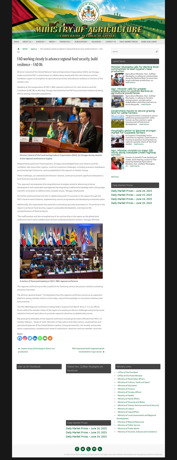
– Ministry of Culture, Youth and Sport (133, 382)
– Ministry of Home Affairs (128, 399)
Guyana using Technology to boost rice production (36, 350)
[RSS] (100, 449)
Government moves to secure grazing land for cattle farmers (133, 112)
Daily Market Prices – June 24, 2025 (131, 199)
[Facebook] (19, 338)
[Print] (50, 338)
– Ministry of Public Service (128, 425)
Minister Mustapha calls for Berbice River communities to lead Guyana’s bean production (135, 69)
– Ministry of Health (125, 395)
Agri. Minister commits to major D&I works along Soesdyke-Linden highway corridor (133, 152)
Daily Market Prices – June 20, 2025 (131, 203)
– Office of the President (127, 372)
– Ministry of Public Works (128, 428)
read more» (130, 82)
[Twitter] (30, 338)
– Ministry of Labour (125, 409)
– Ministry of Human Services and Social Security (138, 405)
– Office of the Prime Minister (129, 376)
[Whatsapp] (40, 338)
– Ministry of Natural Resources (130, 422)
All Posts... (115, 177)
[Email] (45, 338)
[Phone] (88, 449)
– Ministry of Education (127, 385)
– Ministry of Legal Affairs (128, 412)
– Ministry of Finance (126, 389)
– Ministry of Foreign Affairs (129, 392)
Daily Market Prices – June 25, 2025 (131, 195)
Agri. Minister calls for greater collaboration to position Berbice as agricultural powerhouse (132, 91)
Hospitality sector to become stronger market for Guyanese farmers (133, 132)
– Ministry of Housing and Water (131, 402)
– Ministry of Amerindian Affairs (131, 379)
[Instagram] (25, 338)
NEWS (25, 49)
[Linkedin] (35, 338)
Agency (34, 49)
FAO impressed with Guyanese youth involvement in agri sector (88, 350)
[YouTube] (83, 449)
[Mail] (94, 449)
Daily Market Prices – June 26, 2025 (131, 191)
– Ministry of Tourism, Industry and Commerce (137, 432)
